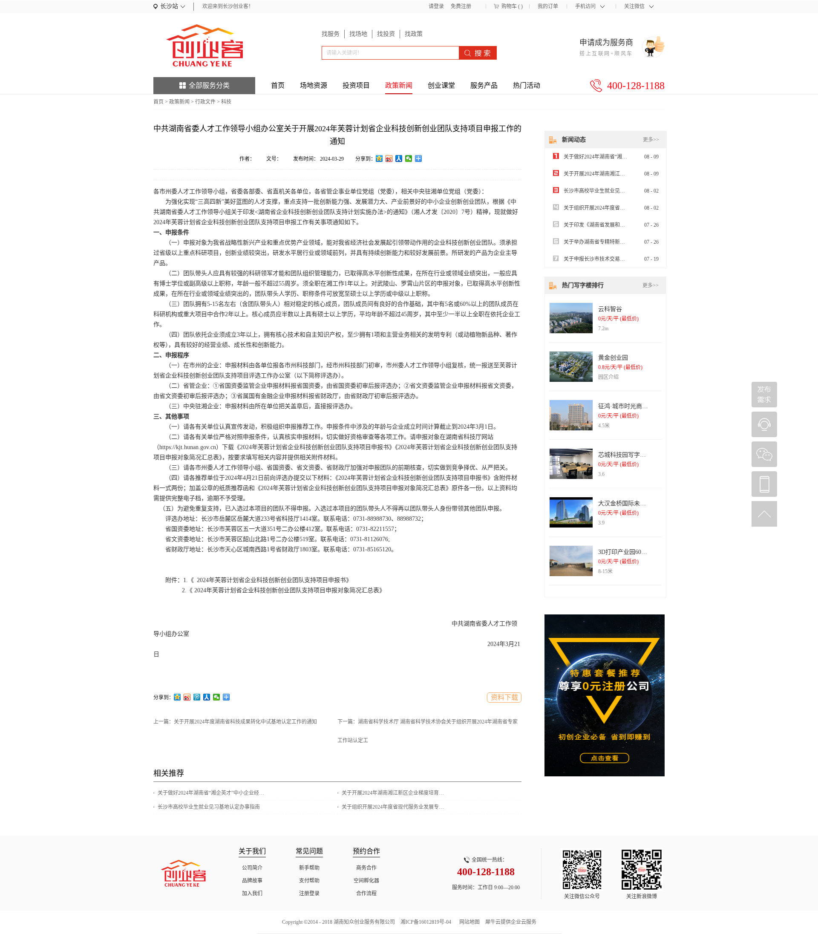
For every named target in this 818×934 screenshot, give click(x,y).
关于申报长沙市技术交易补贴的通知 (604, 259)
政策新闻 (179, 102)
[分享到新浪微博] (389, 158)
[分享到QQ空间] (379, 158)
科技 (226, 102)
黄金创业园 (613, 358)
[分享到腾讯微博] (197, 697)
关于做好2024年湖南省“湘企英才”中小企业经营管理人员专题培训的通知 (211, 793)
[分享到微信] (408, 158)
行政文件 (205, 102)
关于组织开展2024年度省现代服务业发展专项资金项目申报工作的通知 (395, 807)
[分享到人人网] (399, 158)
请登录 (436, 6)
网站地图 (468, 922)
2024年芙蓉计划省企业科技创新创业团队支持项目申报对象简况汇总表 (286, 590)
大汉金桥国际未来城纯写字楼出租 (643, 503)
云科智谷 (610, 309)
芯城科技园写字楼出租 (628, 455)
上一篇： (235, 722)
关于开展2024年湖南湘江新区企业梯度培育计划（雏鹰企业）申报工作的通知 (395, 793)
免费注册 (461, 6)
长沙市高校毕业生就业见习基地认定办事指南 (209, 807)
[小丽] (764, 424)
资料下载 (504, 697)
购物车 (509, 6)
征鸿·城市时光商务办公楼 (632, 406)
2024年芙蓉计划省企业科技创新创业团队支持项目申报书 (270, 580)
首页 (278, 85)
